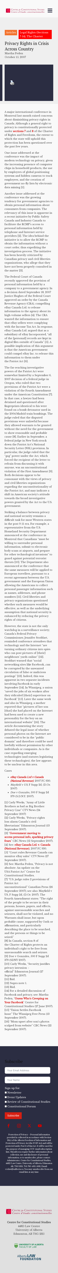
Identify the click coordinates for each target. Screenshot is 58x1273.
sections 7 (19, 131)
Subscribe (13, 1115)
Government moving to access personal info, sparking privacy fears (28, 837)
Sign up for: (12, 1088)
